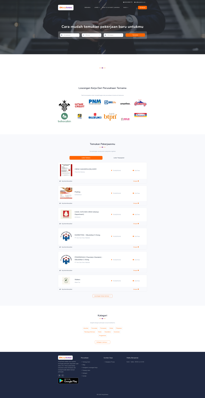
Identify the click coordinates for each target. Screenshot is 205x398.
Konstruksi (117, 332)
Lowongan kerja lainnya (101, 296)
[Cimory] (140, 103)
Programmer (102, 335)
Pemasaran (103, 328)
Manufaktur (108, 332)
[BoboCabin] (64, 117)
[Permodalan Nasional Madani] (94, 102)
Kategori (84, 373)
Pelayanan (119, 328)
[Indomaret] (140, 115)
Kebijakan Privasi (110, 362)
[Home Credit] (80, 105)
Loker (96, 7)
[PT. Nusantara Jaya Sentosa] (94, 115)
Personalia (94, 328)
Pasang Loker (86, 370)
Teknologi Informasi (89, 332)
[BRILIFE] (110, 102)
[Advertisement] (102, 74)
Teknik (99, 332)
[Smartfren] (125, 103)
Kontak (84, 376)
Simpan (135, 181)
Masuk (143, 7)
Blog (125, 7)
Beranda (87, 7)
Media (111, 328)
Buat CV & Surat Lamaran (111, 7)
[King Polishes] (64, 106)
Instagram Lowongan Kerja (89, 367)
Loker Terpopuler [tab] (119, 158)
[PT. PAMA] (79, 116)
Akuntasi (85, 328)
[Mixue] (125, 119)
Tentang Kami (86, 362)
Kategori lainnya (102, 342)
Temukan (135, 35)
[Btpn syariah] (110, 116)
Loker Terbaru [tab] (86, 158)
